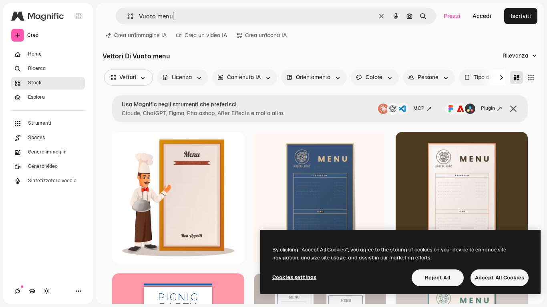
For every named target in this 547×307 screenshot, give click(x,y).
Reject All (437, 277)
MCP (418, 108)
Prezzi (452, 16)
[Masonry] (516, 77)
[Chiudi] (513, 109)
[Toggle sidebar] (78, 16)
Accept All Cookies (499, 277)
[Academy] (32, 291)
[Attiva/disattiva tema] (46, 291)
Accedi (482, 16)
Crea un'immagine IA (140, 35)
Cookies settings (294, 277)
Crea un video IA (206, 35)
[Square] (531, 77)
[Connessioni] (17, 291)
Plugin (488, 108)
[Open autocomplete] (127, 16)
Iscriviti (521, 16)
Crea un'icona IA (266, 35)
